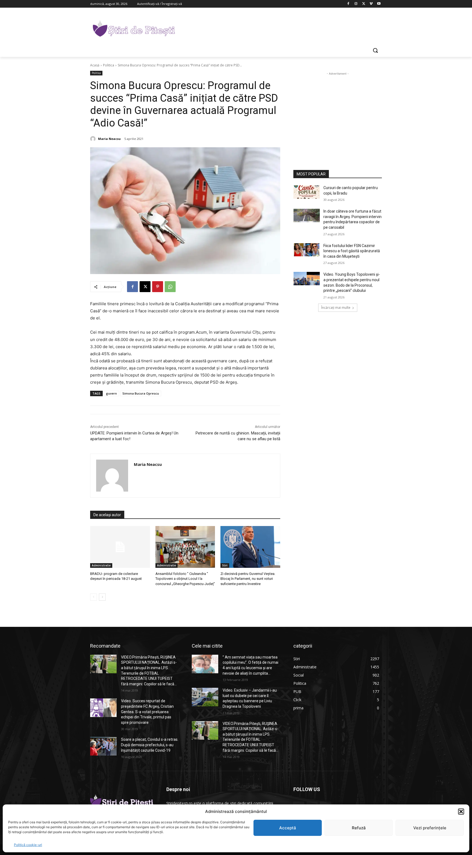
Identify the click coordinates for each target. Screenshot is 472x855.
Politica (108, 65)
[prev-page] (93, 597)
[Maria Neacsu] (93, 139)
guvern (111, 393)
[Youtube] (379, 4)
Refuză (359, 827)
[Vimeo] (371, 4)
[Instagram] (356, 4)
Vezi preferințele (429, 827)
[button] (461, 811)
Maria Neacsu (109, 139)
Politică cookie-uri (28, 845)
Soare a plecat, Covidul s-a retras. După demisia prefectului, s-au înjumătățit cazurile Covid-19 (149, 744)
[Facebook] (348, 4)
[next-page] (102, 597)
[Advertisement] (277, 27)
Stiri (225, 565)
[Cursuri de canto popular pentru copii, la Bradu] (306, 192)
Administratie (101, 565)
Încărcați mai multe (335, 307)
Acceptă (287, 827)
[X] (364, 4)
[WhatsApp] (170, 286)
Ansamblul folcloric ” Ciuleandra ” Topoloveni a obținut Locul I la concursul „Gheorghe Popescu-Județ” (185, 579)
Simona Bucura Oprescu (140, 393)
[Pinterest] (157, 286)
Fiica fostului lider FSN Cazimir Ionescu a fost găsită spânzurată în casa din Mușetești (351, 250)
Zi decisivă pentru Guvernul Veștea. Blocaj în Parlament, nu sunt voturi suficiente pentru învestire (247, 579)
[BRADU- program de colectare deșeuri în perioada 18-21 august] (120, 547)
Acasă (94, 65)
